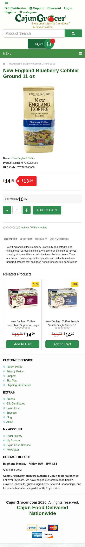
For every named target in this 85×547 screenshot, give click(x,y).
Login (68, 8)
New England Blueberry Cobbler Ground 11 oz (32, 63)
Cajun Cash (13, 408)
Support (11, 376)
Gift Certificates (16, 8)
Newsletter (12, 449)
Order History (14, 435)
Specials (11, 412)
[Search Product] (73, 33)
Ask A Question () (59, 239)
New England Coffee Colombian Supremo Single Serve (23, 323)
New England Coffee (23, 158)
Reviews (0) (41, 239)
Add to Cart (47, 210)
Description (10, 239)
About (9, 421)
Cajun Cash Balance (18, 445)
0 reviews (24, 227)
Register (10, 12)
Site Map (11, 380)
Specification (26, 239)
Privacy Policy (15, 371)
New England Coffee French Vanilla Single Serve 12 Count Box (62, 323)
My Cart (49, 44)
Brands (10, 399)
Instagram (29, 12)
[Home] (4, 63)
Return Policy (14, 366)
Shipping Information (18, 385)
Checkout (54, 8)
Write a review (39, 227)
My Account (13, 440)
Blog (9, 417)
